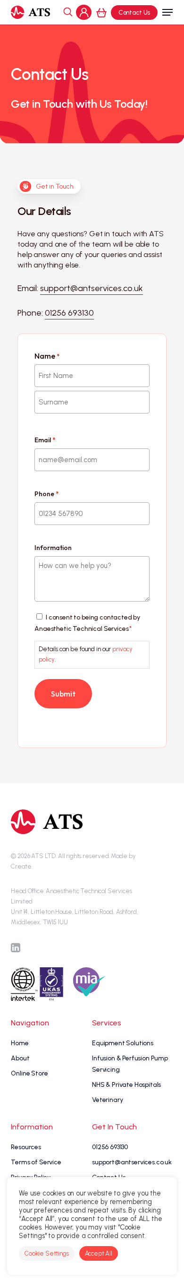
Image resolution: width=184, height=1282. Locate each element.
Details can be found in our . (86, 654)
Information (53, 547)
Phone (46, 494)
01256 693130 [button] (69, 313)
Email (44, 440)
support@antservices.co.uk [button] (91, 288)
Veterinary (107, 1100)
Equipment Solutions (122, 1043)
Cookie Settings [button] (47, 1253)
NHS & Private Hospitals (126, 1085)
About (20, 1058)
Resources (26, 1147)
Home (19, 1043)
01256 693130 (110, 1147)
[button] (167, 12)
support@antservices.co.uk (132, 1162)
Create (21, 866)
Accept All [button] (98, 1253)
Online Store (29, 1073)
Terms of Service (36, 1162)
